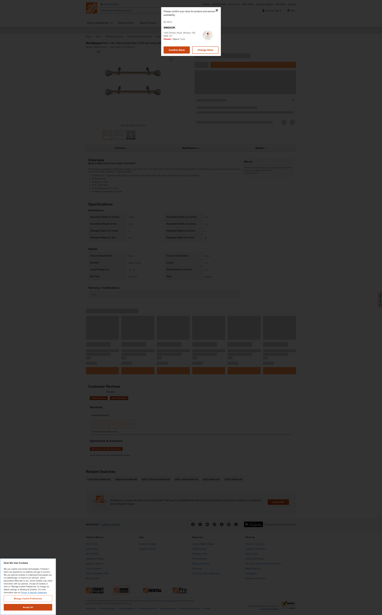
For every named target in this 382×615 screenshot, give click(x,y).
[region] (28, 586)
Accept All (28, 607)
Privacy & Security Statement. (34, 592)
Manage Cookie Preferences (28, 598)
